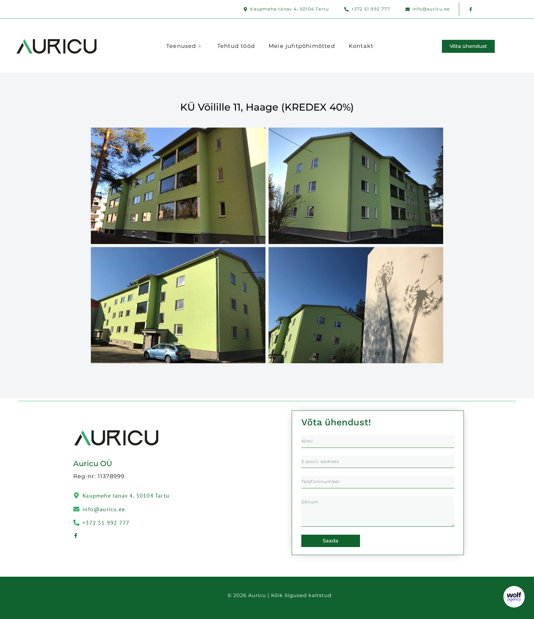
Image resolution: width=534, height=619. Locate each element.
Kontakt (361, 46)
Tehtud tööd (236, 46)
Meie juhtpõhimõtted (302, 46)
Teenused (181, 46)
